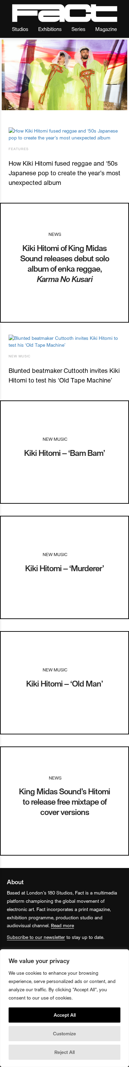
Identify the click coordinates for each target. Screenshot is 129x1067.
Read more (62, 925)
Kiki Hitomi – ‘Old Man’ (64, 683)
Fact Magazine (65, 13)
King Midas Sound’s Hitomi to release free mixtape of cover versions (64, 801)
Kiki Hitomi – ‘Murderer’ (64, 568)
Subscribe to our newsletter (36, 937)
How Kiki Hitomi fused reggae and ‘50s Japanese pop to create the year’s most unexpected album (64, 172)
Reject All (64, 1052)
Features (19, 149)
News (55, 234)
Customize (64, 1033)
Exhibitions (50, 29)
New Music (20, 356)
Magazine (106, 29)
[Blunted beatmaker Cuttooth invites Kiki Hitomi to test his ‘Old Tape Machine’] (64, 341)
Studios (20, 29)
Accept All (65, 1015)
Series (78, 29)
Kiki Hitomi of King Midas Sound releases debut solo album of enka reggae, (64, 263)
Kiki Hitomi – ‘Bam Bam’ (64, 453)
